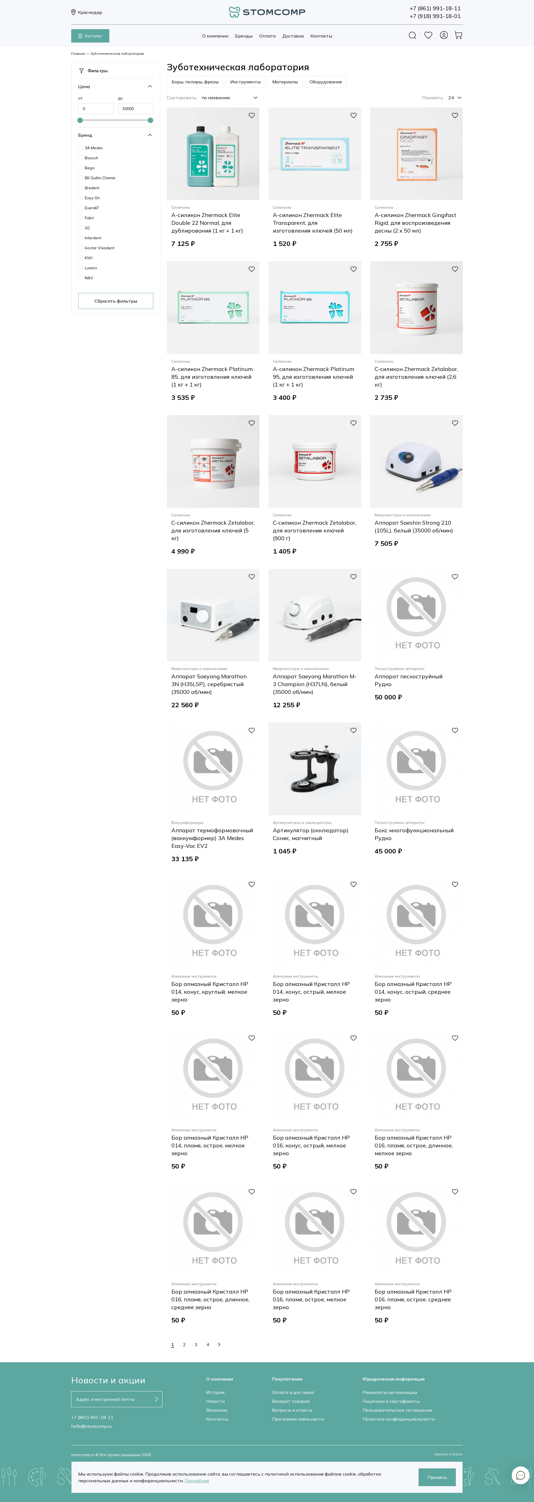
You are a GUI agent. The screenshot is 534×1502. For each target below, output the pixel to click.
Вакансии (216, 1410)
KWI (88, 257)
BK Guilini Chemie (100, 177)
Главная (78, 53)
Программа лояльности (298, 1419)
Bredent (92, 187)
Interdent (93, 237)
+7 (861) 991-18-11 (92, 1417)
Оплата (267, 36)
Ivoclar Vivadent (99, 247)
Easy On (92, 197)
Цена (84, 86)
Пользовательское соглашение (397, 1410)
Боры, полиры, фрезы (195, 81)
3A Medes (94, 147)
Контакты (321, 36)
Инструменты (245, 81)
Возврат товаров (291, 1401)
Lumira (91, 267)
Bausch (91, 157)
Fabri (89, 217)
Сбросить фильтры (116, 301)
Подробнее (197, 1480)
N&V (89, 277)
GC (87, 227)
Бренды (244, 36)
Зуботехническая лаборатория (117, 53)
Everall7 (92, 207)
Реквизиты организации (390, 1392)
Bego (90, 167)
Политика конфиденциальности (399, 1419)
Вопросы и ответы (292, 1410)
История (215, 1392)
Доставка (293, 36)
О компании (215, 36)
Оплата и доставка (293, 1392)
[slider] (80, 120)
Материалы (285, 81)
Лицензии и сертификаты (391, 1401)
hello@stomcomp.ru (91, 1426)
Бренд (85, 135)
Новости (215, 1401)
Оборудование (326, 81)
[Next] (219, 1344)
